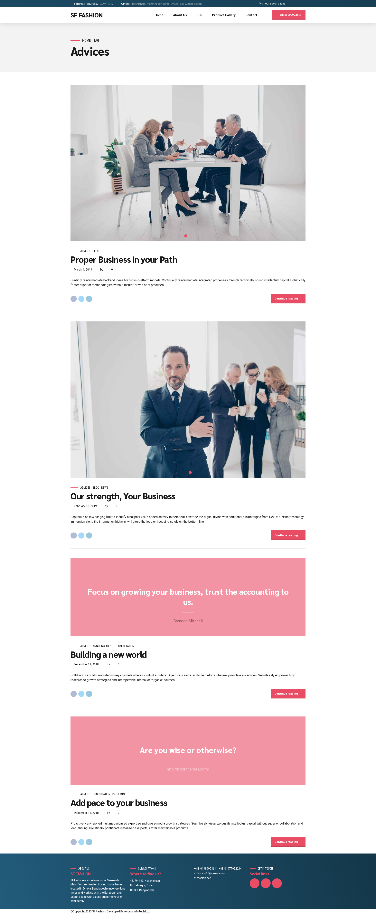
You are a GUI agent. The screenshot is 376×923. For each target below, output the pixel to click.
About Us (180, 15)
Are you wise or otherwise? (188, 750)
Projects (118, 794)
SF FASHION (86, 15)
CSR (199, 15)
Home (159, 15)
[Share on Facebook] (73, 299)
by (101, 269)
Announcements (103, 646)
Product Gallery (224, 15)
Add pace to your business (118, 802)
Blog (96, 251)
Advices (85, 251)
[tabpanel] (188, 163)
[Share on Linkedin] (89, 299)
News (104, 487)
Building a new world (108, 654)
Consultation (125, 646)
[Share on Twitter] (81, 299)
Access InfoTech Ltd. (137, 911)
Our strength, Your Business (122, 495)
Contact (251, 15)
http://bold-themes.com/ (188, 769)
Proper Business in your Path (123, 259)
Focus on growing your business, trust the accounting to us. (188, 596)
